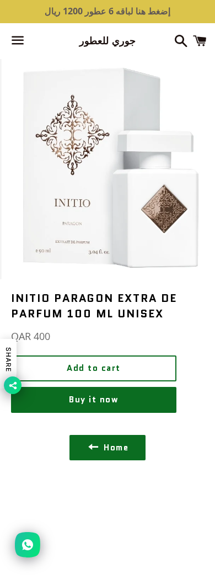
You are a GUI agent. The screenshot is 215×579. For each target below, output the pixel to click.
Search (107, 501)
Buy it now (94, 400)
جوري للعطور (107, 41)
